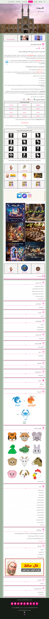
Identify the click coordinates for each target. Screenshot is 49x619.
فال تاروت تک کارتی (40, 500)
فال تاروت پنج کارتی (40, 507)
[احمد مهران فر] (38, 38)
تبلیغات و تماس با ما (11, 1)
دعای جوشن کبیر (41, 355)
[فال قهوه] (35, 232)
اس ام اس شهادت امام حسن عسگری (38, 291)
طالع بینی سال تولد (41, 481)
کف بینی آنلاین (41, 338)
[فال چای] (35, 252)
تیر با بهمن (24, 116)
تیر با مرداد (24, 108)
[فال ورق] (15, 252)
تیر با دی (38, 116)
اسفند (27, 99)
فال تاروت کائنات (41, 497)
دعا (43, 358)
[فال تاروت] (35, 213)
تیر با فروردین (38, 105)
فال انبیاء (42, 316)
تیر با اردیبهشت (24, 105)
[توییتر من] (21, 603)
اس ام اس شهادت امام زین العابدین (38, 289)
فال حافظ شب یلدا (41, 554)
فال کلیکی (42, 367)
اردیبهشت (31, 99)
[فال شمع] (15, 232)
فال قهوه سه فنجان (40, 327)
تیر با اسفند (11, 116)
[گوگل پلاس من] (18, 603)
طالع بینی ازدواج (41, 347)
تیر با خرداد (11, 105)
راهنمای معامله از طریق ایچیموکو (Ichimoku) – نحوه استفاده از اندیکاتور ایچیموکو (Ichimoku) (29, 533)
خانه (44, 1)
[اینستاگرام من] (27, 603)
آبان (22, 99)
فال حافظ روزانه (41, 552)
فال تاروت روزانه (41, 490)
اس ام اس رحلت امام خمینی (39, 286)
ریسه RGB (42, 384)
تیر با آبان (24, 112)
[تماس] (24, 603)
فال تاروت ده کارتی (40, 515)
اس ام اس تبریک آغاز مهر (40, 296)
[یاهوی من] (37, 603)
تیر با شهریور (11, 108)
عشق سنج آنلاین (41, 375)
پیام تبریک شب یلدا (40, 557)
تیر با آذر (11, 112)
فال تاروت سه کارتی (40, 502)
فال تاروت (35, 1)
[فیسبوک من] (31, 603)
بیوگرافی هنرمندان (40, 592)
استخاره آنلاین (18, 1)
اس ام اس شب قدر (40, 299)
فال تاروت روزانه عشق (40, 520)
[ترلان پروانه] (24, 38)
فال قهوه (42, 324)
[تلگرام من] (34, 603)
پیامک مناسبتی (24, 1)
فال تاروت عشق (41, 517)
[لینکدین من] (12, 603)
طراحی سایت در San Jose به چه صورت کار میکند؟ (36, 536)
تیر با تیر (38, 108)
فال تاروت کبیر (41, 492)
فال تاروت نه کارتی (40, 512)
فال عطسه (42, 583)
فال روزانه (30, 1)
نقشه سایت (20, 610)
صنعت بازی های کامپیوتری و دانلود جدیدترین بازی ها (35, 538)
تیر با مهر (38, 112)
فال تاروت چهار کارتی (40, 505)
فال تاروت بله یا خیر (40, 522)
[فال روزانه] (15, 213)
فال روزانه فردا (41, 594)
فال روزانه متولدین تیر (35, 44)
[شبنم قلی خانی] (10, 40)
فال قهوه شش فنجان (40, 329)
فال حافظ (40, 1)
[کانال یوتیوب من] (15, 603)
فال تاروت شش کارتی (40, 510)
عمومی (38, 276)
